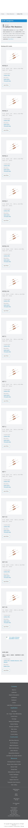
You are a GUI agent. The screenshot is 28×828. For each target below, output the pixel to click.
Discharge (14, 719)
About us (14, 689)
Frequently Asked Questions (14, 782)
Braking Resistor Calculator (14, 772)
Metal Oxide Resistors (14, 748)
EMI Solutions (16, 799)
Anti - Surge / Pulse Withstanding (14, 713)
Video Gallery (14, 784)
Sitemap (22, 826)
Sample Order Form (14, 779)
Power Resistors (10, 14)
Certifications (14, 697)
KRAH (16, 795)
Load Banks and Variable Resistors (14, 755)
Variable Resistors (14, 660)
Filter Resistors (14, 731)
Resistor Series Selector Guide (14, 764)
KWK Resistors (16, 790)
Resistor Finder (14, 766)
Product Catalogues (14, 774)
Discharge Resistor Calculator (14, 761)
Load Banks (14, 809)
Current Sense (14, 716)
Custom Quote (14, 777)
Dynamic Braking (14, 724)
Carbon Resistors (14, 750)
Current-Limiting (14, 734)
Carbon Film (7, 75)
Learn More (6, 85)
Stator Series (14, 729)
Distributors (14, 700)
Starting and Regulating (14, 721)
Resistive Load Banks (14, 726)
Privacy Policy (17, 826)
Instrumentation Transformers (14, 815)
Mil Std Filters (14, 813)
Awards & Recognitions (14, 695)
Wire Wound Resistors (14, 740)
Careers (14, 702)
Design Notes (14, 769)
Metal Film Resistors (14, 745)
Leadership (14, 692)
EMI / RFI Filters (14, 811)
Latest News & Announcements (14, 705)
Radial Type (7, 666)
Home (2, 14)
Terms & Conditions (9, 826)
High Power (14, 711)
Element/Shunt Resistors (14, 753)
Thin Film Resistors (14, 742)
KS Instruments (16, 804)
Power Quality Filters (14, 814)
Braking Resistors (14, 810)
